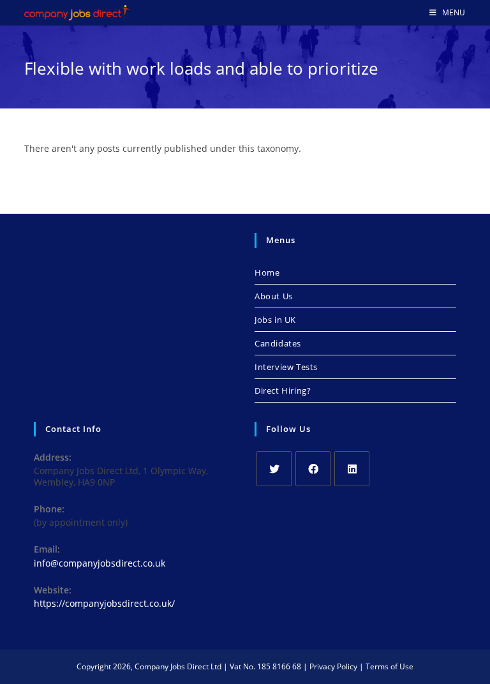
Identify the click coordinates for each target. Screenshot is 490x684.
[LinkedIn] (351, 468)
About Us (274, 296)
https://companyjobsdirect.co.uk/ (104, 603)
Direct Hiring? (283, 390)
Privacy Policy (333, 666)
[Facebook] (312, 468)
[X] (274, 468)
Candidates (278, 343)
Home (267, 272)
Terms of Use (389, 666)
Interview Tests (286, 367)
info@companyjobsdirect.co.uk (99, 563)
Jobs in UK (275, 319)
